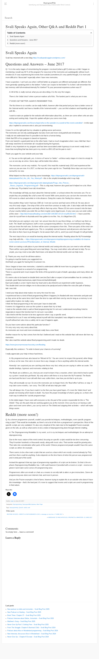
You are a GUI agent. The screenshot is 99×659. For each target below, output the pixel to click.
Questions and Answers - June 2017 (23, 40)
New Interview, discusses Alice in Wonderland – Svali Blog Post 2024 (31, 634)
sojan (12, 501)
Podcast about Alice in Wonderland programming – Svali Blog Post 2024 (32, 630)
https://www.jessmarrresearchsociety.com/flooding (25, 345)
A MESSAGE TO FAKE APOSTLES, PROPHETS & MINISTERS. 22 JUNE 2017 (70, 517)
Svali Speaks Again (17, 36)
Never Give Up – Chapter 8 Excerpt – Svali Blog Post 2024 (28, 637)
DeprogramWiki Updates (29, 504)
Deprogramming (17, 504)
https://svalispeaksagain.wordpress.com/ (49, 58)
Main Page (40, 504)
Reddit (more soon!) (17, 43)
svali (29, 507)
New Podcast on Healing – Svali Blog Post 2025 (24, 612)
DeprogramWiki (49, 3)
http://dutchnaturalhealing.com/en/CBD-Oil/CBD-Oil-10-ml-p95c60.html (48, 214)
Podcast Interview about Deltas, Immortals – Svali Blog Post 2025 (30, 618)
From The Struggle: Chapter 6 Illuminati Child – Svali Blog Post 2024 (31, 627)
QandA (21, 507)
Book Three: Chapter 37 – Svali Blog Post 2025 (24, 615)
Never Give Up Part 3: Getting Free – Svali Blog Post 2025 (28, 624)
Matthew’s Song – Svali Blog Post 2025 (21, 621)
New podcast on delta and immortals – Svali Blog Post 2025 (28, 609)
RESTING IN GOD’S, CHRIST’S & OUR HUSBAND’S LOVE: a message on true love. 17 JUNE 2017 (35, 514)
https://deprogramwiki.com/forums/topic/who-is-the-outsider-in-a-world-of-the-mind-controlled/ (45, 123)
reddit (25, 507)
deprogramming (14, 507)
